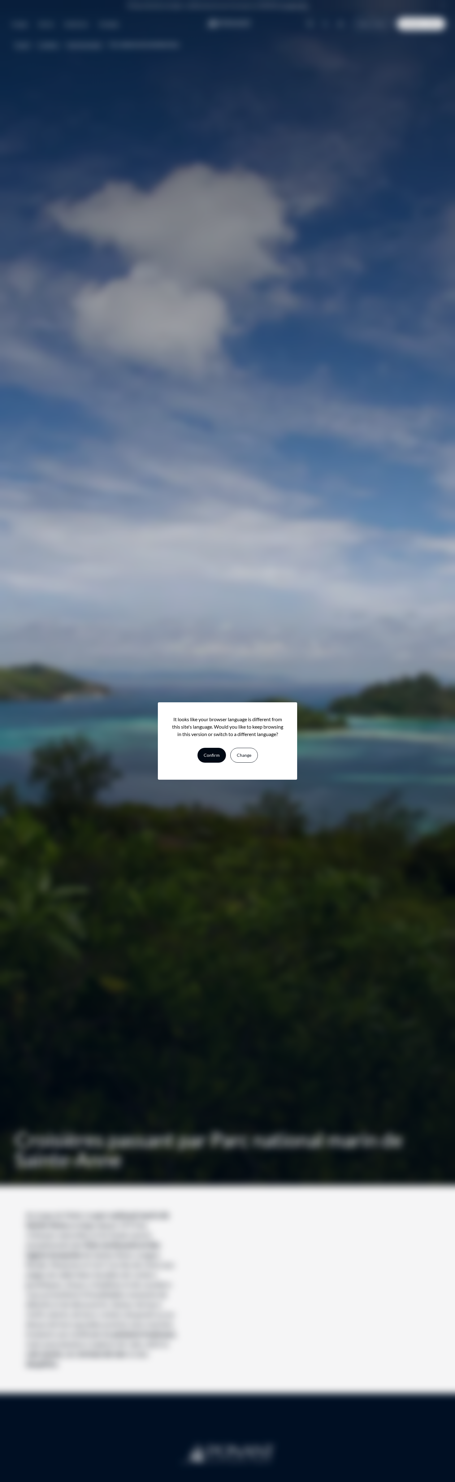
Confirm (212, 755)
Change (244, 755)
